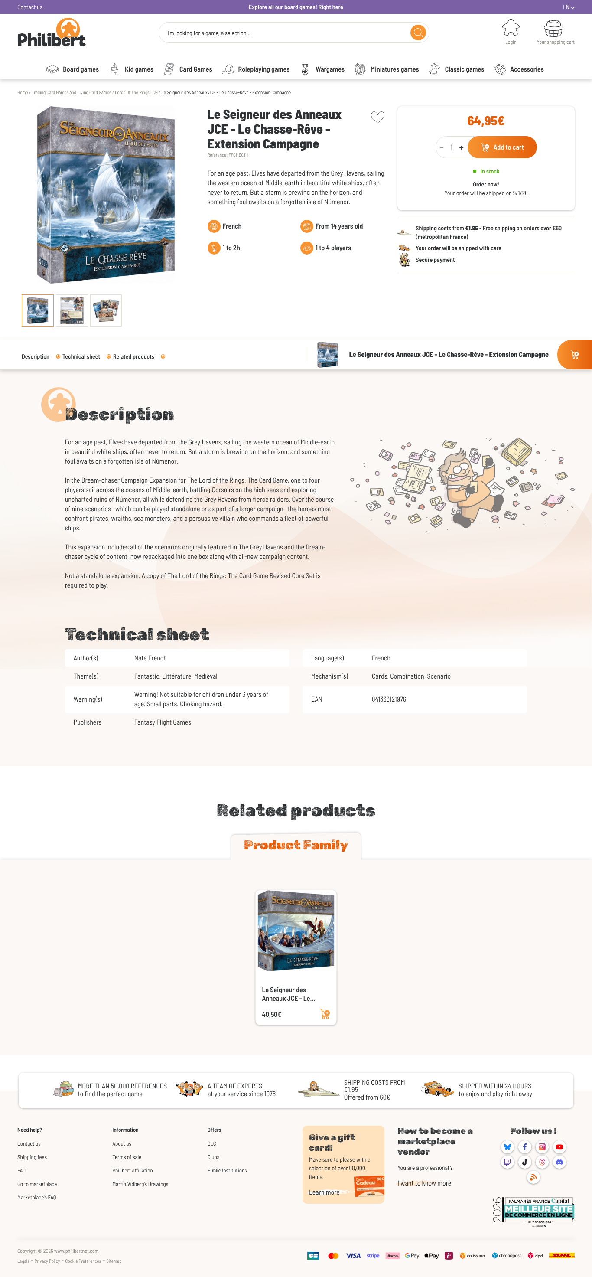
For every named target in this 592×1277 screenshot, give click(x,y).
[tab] (296, 847)
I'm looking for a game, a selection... (208, 33)
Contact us (29, 6)
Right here (331, 6)
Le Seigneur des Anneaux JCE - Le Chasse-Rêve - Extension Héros (286, 994)
